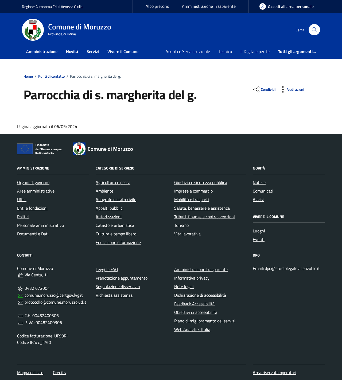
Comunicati (263, 191)
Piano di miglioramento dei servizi (204, 321)
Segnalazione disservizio (118, 286)
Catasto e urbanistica (115, 225)
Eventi (259, 239)
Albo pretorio (157, 6)
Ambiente (104, 191)
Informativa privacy (191, 278)
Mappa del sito (30, 372)
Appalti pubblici (109, 208)
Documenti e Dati (33, 234)
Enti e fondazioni (32, 208)
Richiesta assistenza (114, 295)
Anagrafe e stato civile (116, 199)
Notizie (259, 182)
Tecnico (225, 51)
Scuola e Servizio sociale (188, 51)
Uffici (21, 199)
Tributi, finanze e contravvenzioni (204, 216)
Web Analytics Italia (192, 329)
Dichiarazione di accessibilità (200, 295)
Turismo (181, 225)
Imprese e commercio (193, 191)
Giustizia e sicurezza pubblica (200, 182)
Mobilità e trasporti (191, 199)
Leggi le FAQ (107, 269)
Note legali (184, 286)
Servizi (93, 51)
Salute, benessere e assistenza (202, 208)
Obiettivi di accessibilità (195, 312)
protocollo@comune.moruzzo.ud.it (55, 302)
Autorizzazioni (109, 216)
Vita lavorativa (187, 234)
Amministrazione (41, 51)
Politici (23, 216)
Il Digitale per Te (255, 51)
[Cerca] (314, 30)
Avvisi (258, 199)
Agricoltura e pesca (113, 182)
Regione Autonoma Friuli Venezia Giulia (52, 6)
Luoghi (259, 231)
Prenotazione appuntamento (121, 278)
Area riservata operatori (274, 372)
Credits (59, 372)
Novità (72, 51)
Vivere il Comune (122, 51)
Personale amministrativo (40, 225)
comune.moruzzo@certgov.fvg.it (54, 295)
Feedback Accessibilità (194, 303)
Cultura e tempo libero (116, 234)
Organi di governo (33, 182)
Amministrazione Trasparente (209, 6)
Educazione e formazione (118, 242)
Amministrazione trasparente (201, 269)
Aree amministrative (36, 191)
